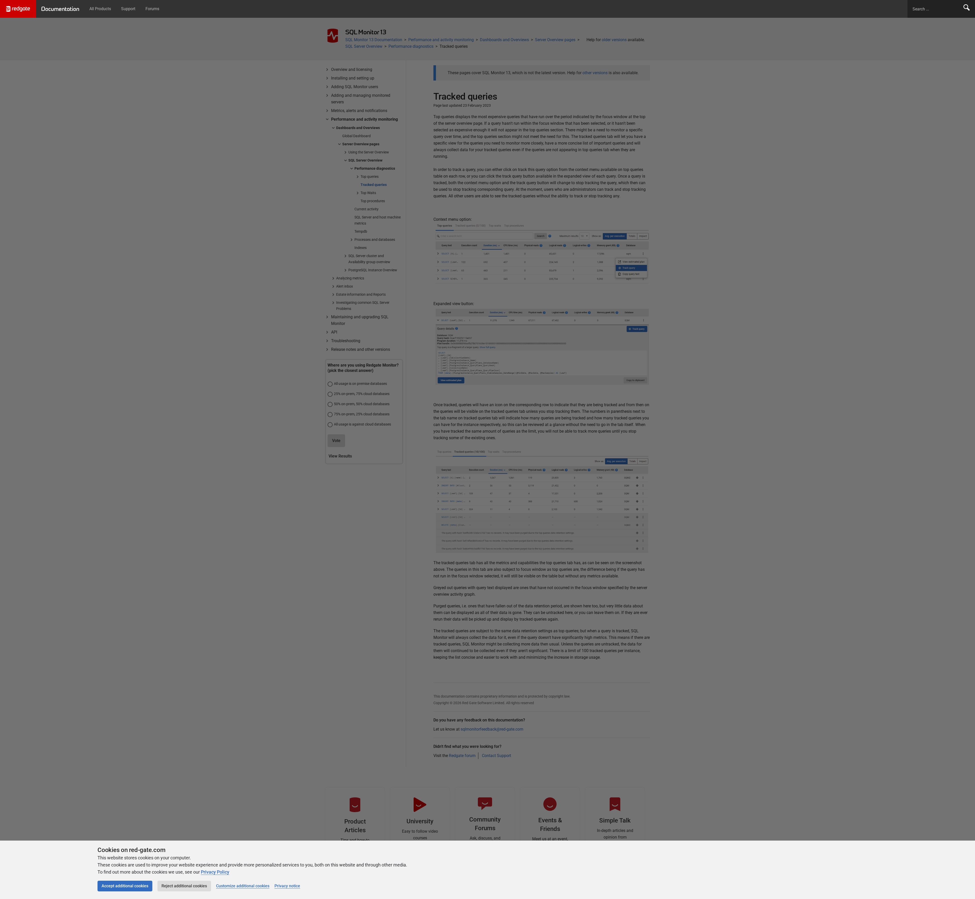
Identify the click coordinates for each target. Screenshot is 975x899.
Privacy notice (287, 886)
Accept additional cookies (125, 886)
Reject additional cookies (184, 886)
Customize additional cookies (242, 886)
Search (966, 9)
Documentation (60, 9)
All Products (100, 8)
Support (128, 8)
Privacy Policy (215, 872)
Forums (152, 8)
